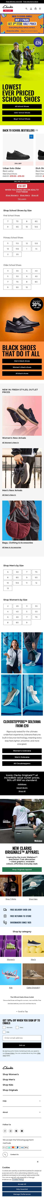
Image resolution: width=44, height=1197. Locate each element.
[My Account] (31, 8)
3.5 (17, 271)
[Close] (37, 1161)
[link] (18, 157)
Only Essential (22, 1189)
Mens (21, 1027)
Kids (8, 1032)
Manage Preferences (22, 1194)
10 (27, 227)
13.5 (17, 249)
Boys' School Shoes (22, 119)
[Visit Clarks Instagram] (10, 1131)
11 (7, 243)
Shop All (34, 195)
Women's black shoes (22, 367)
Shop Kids (8, 1085)
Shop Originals (10, 1090)
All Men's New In (9, 495)
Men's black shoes (22, 361)
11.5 (17, 243)
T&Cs (23, 31)
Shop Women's (12, 195)
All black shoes (22, 374)
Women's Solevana (22, 751)
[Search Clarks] (26, 8)
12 (27, 243)
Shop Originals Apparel (22, 870)
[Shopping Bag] (35, 8)
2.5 (17, 254)
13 (8, 249)
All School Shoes (22, 106)
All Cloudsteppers (22, 763)
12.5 (36, 243)
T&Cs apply (22, 199)
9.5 (17, 227)
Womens (9, 1027)
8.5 (36, 221)
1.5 (36, 249)
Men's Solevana (22, 757)
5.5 (17, 276)
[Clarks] (8, 8)
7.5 (17, 221)
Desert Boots (22, 788)
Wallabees (22, 784)
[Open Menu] (40, 8)
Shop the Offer (12, 31)
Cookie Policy (18, 1179)
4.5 (36, 271)
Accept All (22, 1184)
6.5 (36, 276)
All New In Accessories (11, 547)
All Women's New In (10, 443)
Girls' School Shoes (22, 113)
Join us (22, 1045)
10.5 (36, 227)
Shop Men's (25, 195)
